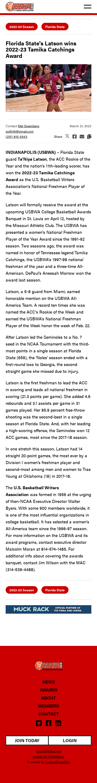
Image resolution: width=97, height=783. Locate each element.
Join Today (27, 740)
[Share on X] (67, 136)
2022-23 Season (21, 26)
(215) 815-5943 (16, 136)
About (48, 698)
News (48, 682)
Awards (48, 690)
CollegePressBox (57, 761)
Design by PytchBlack (48, 756)
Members (48, 706)
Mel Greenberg (28, 125)
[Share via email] (82, 136)
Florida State (55, 26)
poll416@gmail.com (20, 131)
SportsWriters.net (48, 751)
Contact (48, 714)
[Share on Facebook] (75, 136)
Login (70, 740)
